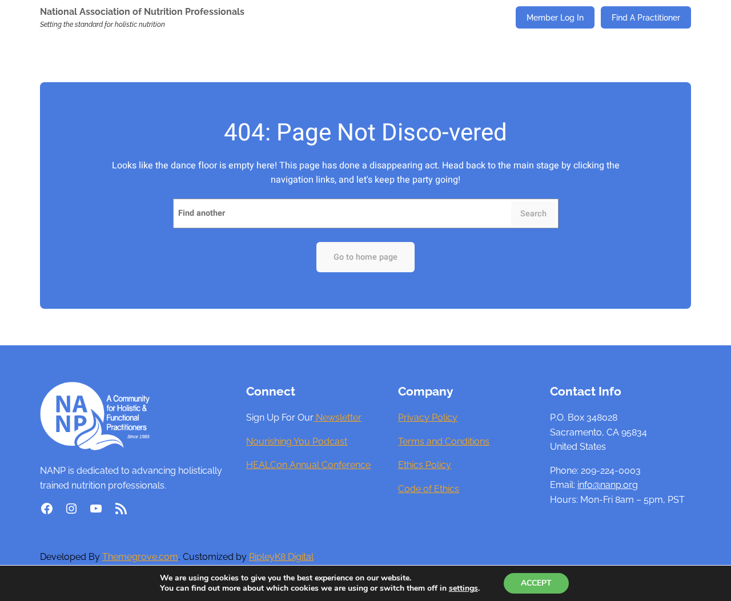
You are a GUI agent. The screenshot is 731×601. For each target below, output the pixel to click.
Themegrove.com (140, 556)
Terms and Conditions (443, 441)
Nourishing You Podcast (296, 441)
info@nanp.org (607, 484)
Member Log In (555, 17)
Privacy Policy (427, 417)
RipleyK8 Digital (281, 556)
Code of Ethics (428, 488)
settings (463, 588)
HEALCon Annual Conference (308, 464)
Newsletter (338, 417)
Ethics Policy (424, 464)
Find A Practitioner (646, 17)
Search (533, 214)
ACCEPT (536, 583)
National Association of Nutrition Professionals (142, 11)
